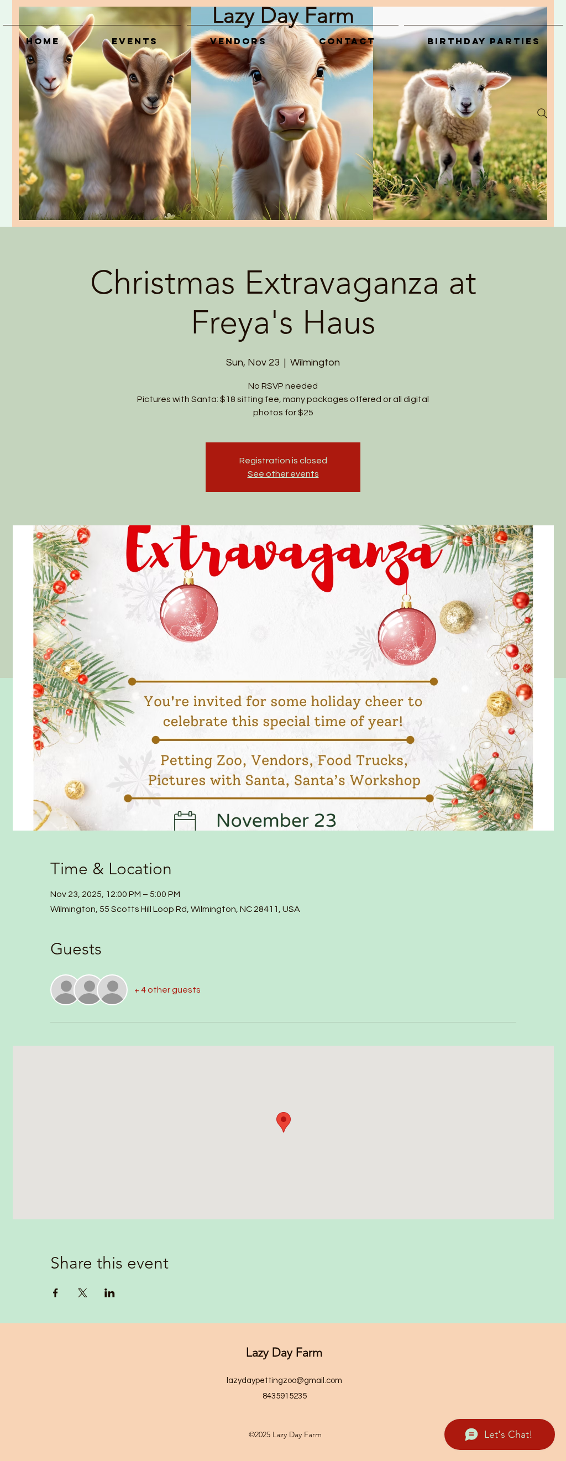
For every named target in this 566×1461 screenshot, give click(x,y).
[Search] (542, 113)
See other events (283, 473)
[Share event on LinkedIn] (109, 1292)
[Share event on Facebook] (55, 1292)
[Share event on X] (82, 1292)
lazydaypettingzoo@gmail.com (284, 1380)
